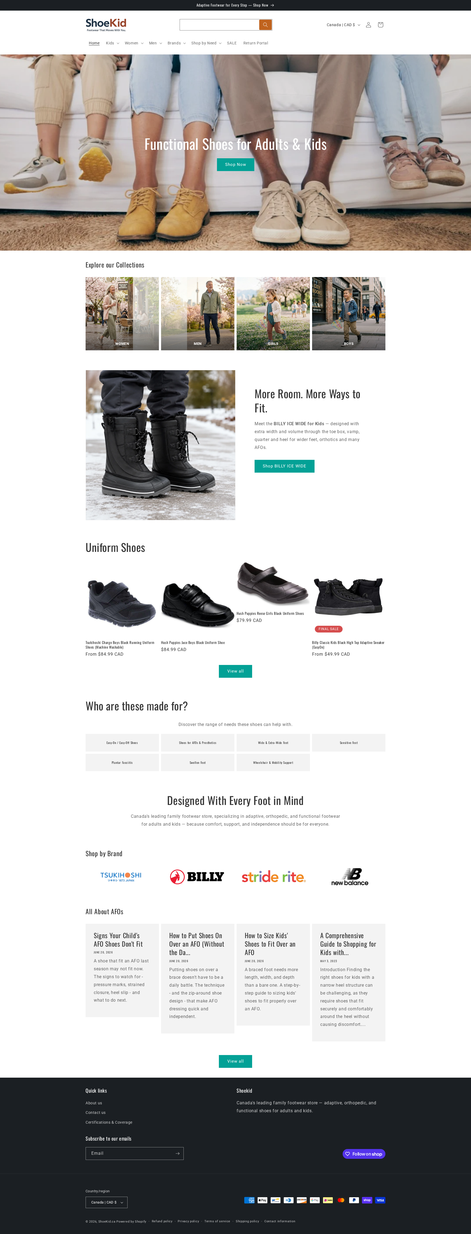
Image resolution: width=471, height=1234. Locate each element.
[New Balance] (350, 876)
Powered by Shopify (131, 1221)
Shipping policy (247, 1221)
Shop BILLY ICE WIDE (284, 466)
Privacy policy (188, 1221)
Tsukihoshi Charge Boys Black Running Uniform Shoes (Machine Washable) (120, 644)
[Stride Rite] (273, 876)
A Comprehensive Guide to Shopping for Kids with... (348, 944)
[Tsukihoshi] (121, 876)
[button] (112, 43)
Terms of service (217, 1221)
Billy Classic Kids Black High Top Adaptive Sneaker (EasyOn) (348, 644)
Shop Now (235, 164)
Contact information (279, 1221)
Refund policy (162, 1221)
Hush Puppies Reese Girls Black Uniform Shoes (270, 613)
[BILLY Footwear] (197, 876)
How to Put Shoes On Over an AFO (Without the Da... (196, 944)
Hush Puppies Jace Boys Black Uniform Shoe (193, 642)
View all (235, 671)
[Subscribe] (177, 1153)
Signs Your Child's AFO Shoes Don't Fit (118, 939)
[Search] (265, 25)
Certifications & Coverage (109, 1122)
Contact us (96, 1112)
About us (94, 1103)
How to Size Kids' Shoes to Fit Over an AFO (270, 944)
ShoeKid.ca (107, 1221)
